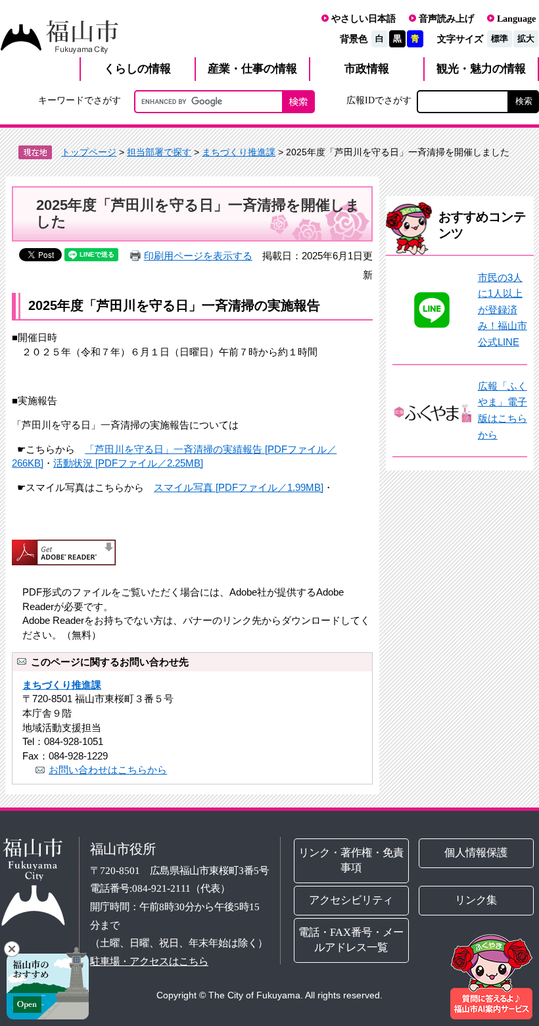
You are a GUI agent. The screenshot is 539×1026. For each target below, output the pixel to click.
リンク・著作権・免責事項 (351, 860)
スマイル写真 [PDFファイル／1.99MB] (238, 487)
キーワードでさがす (79, 100)
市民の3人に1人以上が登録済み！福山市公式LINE (502, 310)
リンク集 (477, 900)
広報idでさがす (378, 100)
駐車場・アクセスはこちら (149, 961)
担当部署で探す (159, 152)
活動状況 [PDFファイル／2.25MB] (128, 463)
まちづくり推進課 (238, 152)
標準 (499, 38)
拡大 (525, 38)
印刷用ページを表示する (198, 255)
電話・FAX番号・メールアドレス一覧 (351, 940)
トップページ (88, 152)
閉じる (12, 949)
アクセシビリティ (352, 900)
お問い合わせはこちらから (108, 769)
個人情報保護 (476, 852)
